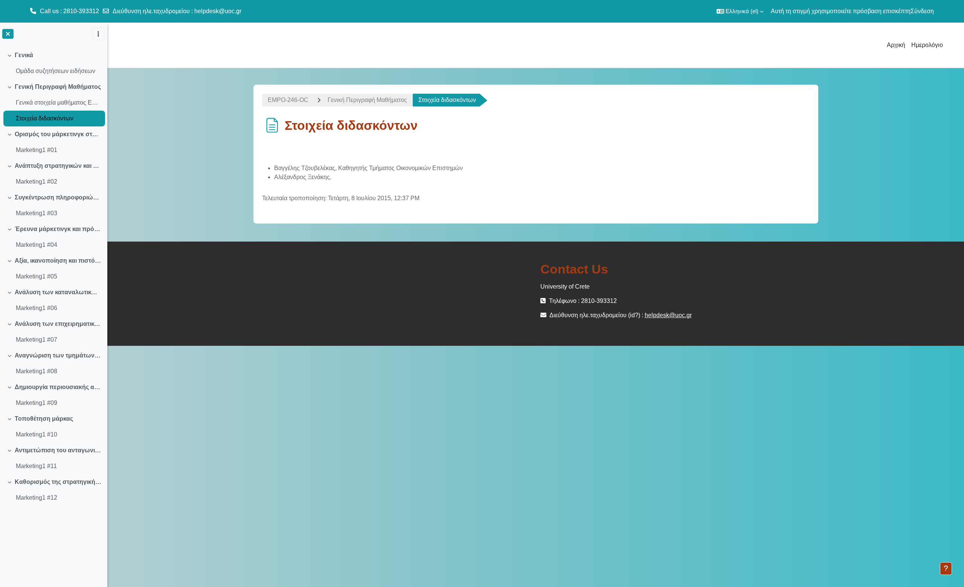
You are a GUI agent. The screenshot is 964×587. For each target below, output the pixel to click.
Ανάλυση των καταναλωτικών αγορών (58, 292)
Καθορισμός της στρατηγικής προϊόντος (58, 482)
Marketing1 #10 (36, 434)
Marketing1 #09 (36, 403)
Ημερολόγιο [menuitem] (927, 45)
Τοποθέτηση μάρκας (44, 418)
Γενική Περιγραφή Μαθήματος (58, 87)
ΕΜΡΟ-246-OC (288, 100)
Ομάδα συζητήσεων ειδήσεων (55, 71)
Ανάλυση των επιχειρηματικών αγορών (58, 324)
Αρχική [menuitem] (896, 45)
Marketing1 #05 (36, 276)
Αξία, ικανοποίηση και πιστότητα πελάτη (58, 260)
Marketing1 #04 (36, 245)
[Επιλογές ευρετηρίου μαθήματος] (98, 33)
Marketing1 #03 (36, 213)
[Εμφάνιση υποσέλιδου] (946, 568)
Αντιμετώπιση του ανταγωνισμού (58, 450)
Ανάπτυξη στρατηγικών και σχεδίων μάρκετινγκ (58, 166)
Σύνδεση (922, 11)
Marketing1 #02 (36, 181)
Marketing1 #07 (36, 339)
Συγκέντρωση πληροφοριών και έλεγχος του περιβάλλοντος (58, 197)
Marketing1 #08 (36, 371)
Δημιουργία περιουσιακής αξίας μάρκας (58, 387)
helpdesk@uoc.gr (217, 11)
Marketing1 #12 (36, 497)
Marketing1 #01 (36, 150)
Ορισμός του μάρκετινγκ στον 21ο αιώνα (58, 134)
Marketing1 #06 (36, 308)
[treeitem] (53, 63)
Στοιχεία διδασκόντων (44, 118)
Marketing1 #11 (36, 466)
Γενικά (24, 55)
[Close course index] (8, 34)
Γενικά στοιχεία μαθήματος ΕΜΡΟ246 (58, 102)
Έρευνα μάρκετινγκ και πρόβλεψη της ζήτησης (58, 229)
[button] (740, 11)
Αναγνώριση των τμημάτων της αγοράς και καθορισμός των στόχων (58, 355)
